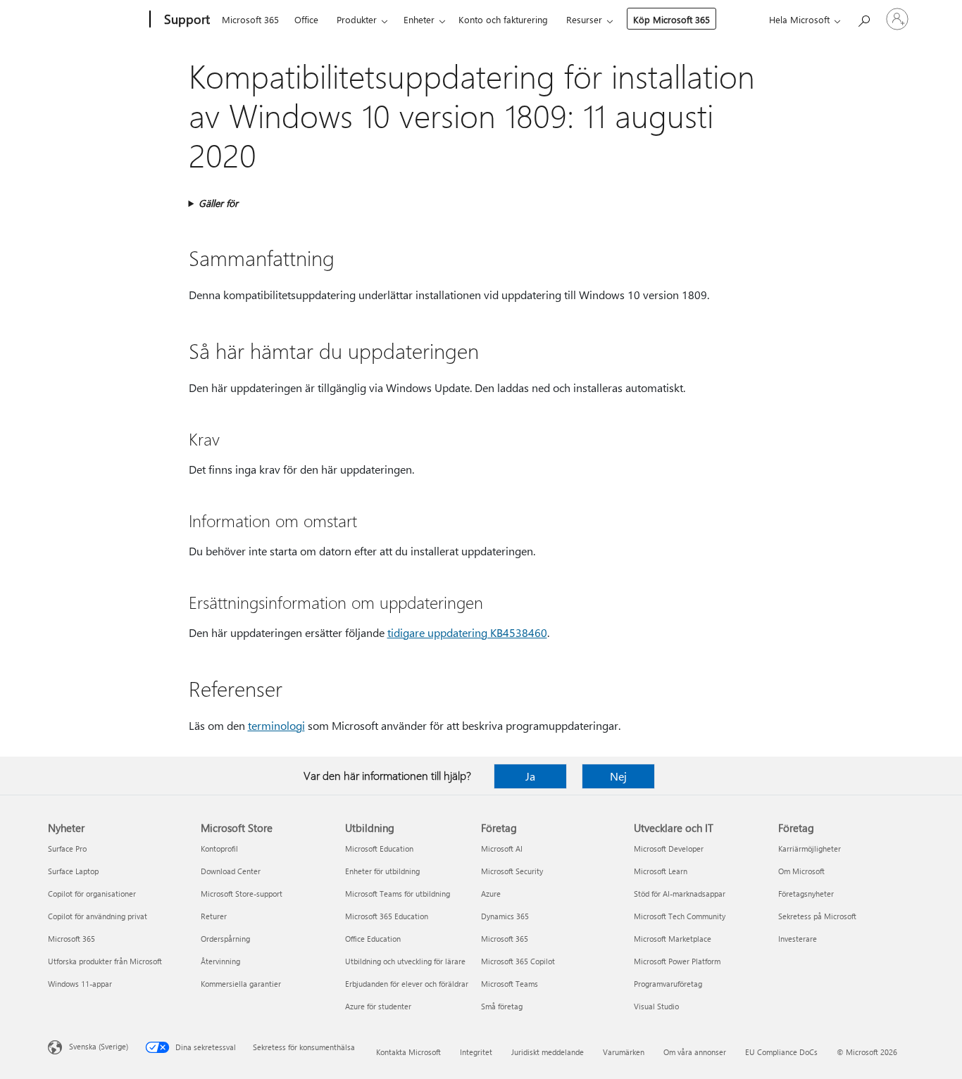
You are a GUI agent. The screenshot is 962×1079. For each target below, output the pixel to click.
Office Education (373, 938)
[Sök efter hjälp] (863, 18)
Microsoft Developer (669, 848)
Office (306, 19)
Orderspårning (225, 938)
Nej (618, 776)
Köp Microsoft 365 (671, 19)
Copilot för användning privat (97, 916)
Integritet (476, 1052)
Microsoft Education (379, 848)
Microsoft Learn (660, 871)
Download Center (231, 871)
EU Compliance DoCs (781, 1052)
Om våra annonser (694, 1052)
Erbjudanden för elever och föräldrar (406, 983)
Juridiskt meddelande (547, 1052)
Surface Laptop (73, 871)
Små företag (502, 1006)
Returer (214, 916)
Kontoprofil (219, 848)
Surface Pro (67, 848)
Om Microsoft (801, 871)
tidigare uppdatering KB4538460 (467, 632)
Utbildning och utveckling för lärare (405, 961)
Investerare (797, 938)
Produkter (357, 19)
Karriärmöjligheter (809, 848)
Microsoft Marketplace (672, 938)
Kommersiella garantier (241, 983)
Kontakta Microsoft (408, 1052)
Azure (491, 893)
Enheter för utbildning (382, 871)
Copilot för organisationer (92, 893)
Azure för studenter (378, 1006)
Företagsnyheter (806, 893)
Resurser (584, 19)
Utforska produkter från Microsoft (105, 961)
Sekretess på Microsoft (817, 916)
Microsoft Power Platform (677, 961)
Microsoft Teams (509, 983)
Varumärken (623, 1052)
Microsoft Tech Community (679, 916)
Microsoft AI (502, 848)
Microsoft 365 (250, 19)
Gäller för (218, 203)
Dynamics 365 (505, 916)
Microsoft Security (512, 871)
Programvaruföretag (668, 983)
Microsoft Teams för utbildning (397, 893)
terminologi (276, 725)
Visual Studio (656, 1006)
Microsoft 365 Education (386, 916)
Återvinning (220, 961)
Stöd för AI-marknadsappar (679, 893)
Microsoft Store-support (241, 893)
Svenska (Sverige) (98, 1046)
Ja (530, 776)
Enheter (419, 19)
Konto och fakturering (503, 19)
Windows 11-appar (80, 983)
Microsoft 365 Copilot (518, 961)
